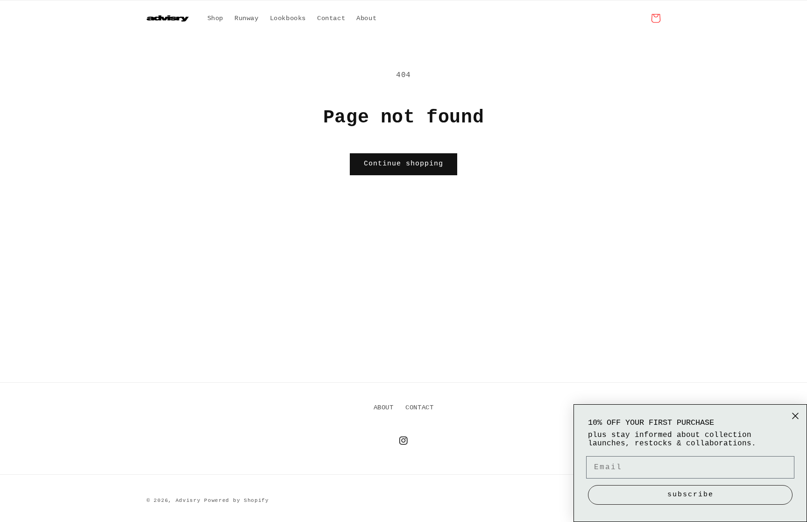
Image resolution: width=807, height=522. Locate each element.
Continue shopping (403, 164)
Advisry (188, 500)
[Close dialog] (795, 416)
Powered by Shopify (236, 500)
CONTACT (419, 407)
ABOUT (384, 407)
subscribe (690, 495)
